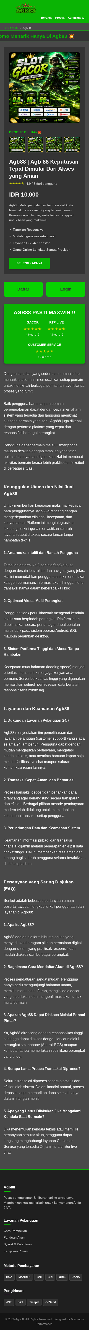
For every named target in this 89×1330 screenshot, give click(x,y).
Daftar (23, 289)
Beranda (46, 17)
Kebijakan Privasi (16, 1251)
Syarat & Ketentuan (18, 1244)
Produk (60, 17)
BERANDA (11, 28)
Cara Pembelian (15, 1231)
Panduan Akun (14, 1237)
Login (65, 289)
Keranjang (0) (76, 17)
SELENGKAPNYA (29, 263)
